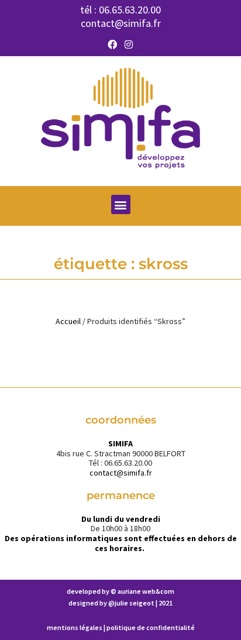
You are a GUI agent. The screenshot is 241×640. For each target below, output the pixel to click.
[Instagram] (128, 44)
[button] (120, 204)
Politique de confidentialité (150, 627)
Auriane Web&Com (146, 591)
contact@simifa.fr (121, 23)
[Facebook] (112, 44)
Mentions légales (74, 627)
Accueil (68, 321)
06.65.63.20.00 (130, 9)
